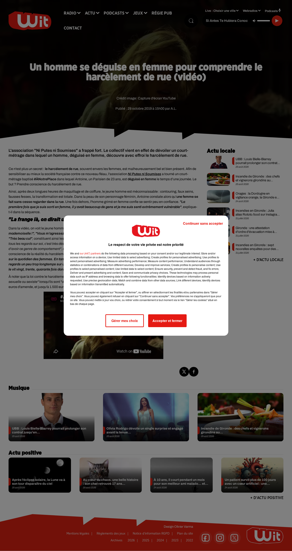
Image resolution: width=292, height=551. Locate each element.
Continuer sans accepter (203, 223)
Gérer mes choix (124, 320)
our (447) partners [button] (90, 253)
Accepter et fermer (167, 320)
